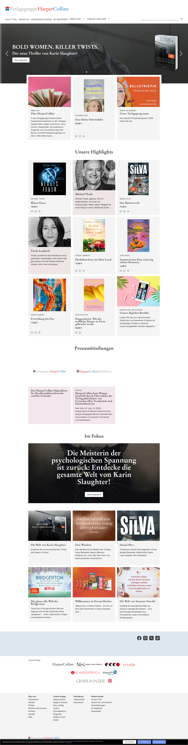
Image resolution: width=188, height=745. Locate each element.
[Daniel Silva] (138, 538)
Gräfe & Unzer (59, 716)
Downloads (96, 711)
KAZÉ (55, 719)
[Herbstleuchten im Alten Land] (94, 245)
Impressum (78, 702)
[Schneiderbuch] (85, 673)
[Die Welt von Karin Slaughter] (49, 538)
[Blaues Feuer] (49, 187)
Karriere (31, 711)
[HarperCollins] (63, 665)
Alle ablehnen (144, 741)
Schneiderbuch (59, 711)
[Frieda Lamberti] (49, 245)
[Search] (181, 18)
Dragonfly (57, 714)
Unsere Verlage (96, 19)
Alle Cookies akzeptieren (159, 741)
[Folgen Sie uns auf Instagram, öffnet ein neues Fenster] (145, 638)
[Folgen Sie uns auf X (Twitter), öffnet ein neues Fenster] (151, 638)
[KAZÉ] (110, 681)
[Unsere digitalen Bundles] (138, 306)
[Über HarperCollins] (49, 108)
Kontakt (31, 714)
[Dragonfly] (110, 674)
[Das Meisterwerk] (138, 187)
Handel (31, 702)
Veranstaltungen (41, 19)
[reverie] (129, 665)
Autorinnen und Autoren (101, 702)
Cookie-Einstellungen (129, 741)
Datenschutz (79, 699)
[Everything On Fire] (49, 306)
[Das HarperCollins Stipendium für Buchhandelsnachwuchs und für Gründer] (49, 390)
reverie (56, 708)
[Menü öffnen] (83, 19)
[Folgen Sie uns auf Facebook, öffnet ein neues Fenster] (139, 638)
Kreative (24, 19)
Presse (31, 705)
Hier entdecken (20, 60)
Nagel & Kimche (60, 702)
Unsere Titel (96, 699)
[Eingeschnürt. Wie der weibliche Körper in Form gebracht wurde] (94, 306)
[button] (6, 53)
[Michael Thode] (94, 187)
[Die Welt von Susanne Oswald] (138, 594)
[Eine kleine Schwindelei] (94, 108)
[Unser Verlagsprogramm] (138, 108)
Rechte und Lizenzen (37, 708)
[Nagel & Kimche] (89, 665)
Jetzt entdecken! (94, 494)
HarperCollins (59, 699)
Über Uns (75, 19)
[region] (94, 742)
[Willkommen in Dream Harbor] (94, 594)
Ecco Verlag (58, 705)
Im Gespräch (60, 19)
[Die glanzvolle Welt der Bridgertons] (49, 594)
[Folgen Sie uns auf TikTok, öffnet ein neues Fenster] (157, 638)
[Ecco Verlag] (112, 665)
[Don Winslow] (94, 538)
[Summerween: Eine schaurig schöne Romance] (138, 245)
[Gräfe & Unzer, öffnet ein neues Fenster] (90, 681)
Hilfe (30, 716)
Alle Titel (11, 19)
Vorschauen (33, 699)
